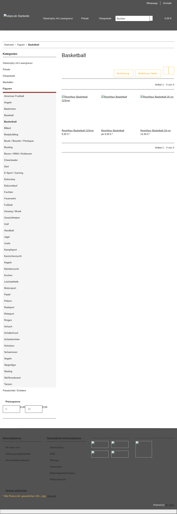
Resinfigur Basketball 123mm (78, 130)
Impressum (56, 466)
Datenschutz (56, 447)
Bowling (8, 147)
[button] (158, 18)
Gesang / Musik (12, 211)
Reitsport (9, 313)
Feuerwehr (10, 198)
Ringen (8, 320)
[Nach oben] (88, 511)
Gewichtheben (12, 217)
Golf (6, 224)
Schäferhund (11, 332)
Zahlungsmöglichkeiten (18, 453)
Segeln (8, 358)
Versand (51, 496)
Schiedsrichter (12, 339)
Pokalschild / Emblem (14, 390)
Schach (8, 326)
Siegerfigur (10, 364)
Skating (8, 371)
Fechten (8, 192)
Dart (6, 166)
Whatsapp (152, 3)
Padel (7, 294)
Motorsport (10, 288)
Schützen (9, 345)
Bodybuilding (11, 134)
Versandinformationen (18, 460)
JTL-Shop (169, 505)
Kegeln (8, 262)
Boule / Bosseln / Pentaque (19, 140)
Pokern (8, 300)
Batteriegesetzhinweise (62, 473)
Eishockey (9, 179)
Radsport (9, 307)
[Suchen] (151, 18)
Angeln (8, 102)
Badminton (10, 108)
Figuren (7, 88)
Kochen (8, 275)
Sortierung (123, 73)
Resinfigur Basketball (112, 130)
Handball (9, 230)
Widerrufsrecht (58, 479)
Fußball (8, 204)
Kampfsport (10, 249)
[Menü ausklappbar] (7, 9)
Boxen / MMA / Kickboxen (18, 153)
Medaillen (8, 82)
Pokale (6, 69)
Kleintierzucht (11, 268)
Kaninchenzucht (13, 256)
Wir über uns (13, 447)
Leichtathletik (11, 281)
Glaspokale (9, 75)
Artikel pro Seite (147, 73)
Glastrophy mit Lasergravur (18, 63)
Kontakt (167, 3)
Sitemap (54, 460)
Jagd (7, 236)
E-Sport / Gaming (13, 172)
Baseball (8, 115)
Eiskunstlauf (10, 185)
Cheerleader (11, 160)
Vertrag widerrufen (16, 490)
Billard (7, 128)
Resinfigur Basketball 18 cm (155, 130)
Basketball (10, 121)
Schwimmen (10, 352)
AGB (52, 453)
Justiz (7, 243)
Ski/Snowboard (12, 377)
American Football (14, 96)
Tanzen (8, 384)
